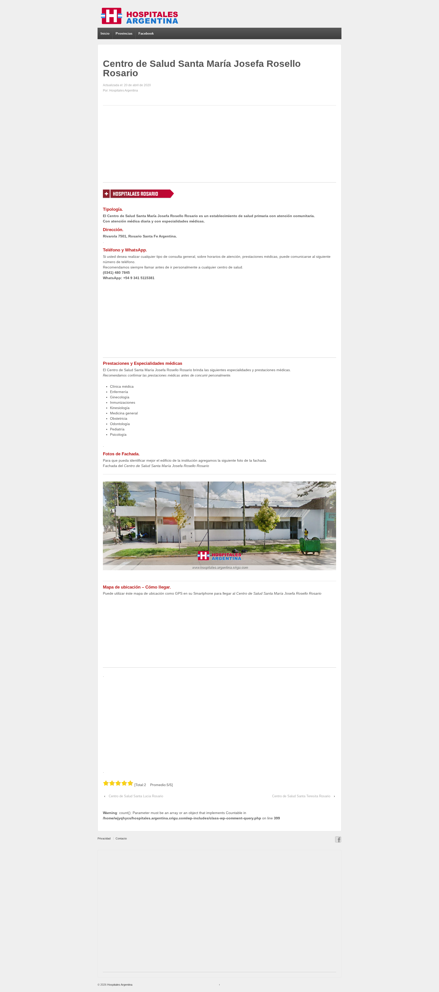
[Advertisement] (219, 146)
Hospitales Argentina (119, 984)
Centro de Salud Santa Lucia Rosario (136, 796)
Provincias (124, 33)
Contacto (121, 838)
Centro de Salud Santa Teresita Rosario (301, 796)
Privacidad (104, 838)
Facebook (146, 33)
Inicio (105, 33)
